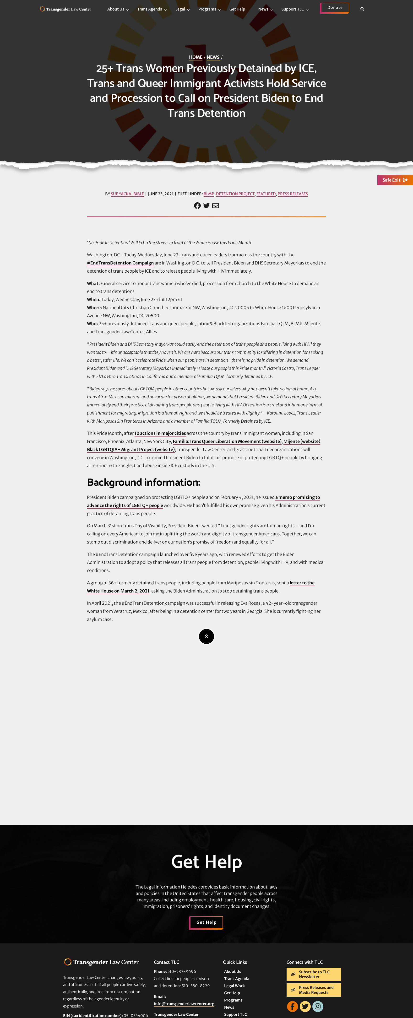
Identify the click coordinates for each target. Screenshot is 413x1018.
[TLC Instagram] (318, 1007)
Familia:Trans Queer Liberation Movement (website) (227, 441)
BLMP (209, 193)
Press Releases (293, 193)
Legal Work (234, 985)
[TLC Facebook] (293, 1007)
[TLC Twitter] (305, 1007)
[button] (365, 10)
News (213, 57)
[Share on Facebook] (197, 205)
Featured (266, 193)
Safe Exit (392, 180)
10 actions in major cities (160, 433)
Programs (233, 1000)
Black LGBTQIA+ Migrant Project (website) (131, 449)
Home (195, 57)
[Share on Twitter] (206, 205)
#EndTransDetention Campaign (120, 263)
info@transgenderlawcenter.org (184, 1003)
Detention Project (235, 193)
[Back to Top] (206, 636)
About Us (232, 971)
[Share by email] (215, 205)
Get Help (206, 922)
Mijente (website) (301, 441)
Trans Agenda (236, 978)
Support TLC (235, 1014)
